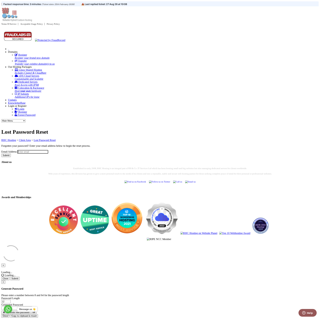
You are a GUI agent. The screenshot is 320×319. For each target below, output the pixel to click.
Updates (12, 99)
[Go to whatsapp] (8, 309)
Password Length (10, 298)
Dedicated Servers (27, 83)
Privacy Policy (53, 24)
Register (32, 56)
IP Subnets (27, 95)
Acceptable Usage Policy (31, 24)
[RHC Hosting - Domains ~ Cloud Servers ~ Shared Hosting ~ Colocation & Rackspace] (8, 48)
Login (20, 109)
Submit (6, 155)
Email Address (9, 151)
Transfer (35, 62)
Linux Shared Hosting (30, 71)
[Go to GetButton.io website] (8, 315)
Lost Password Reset (45, 140)
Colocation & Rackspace (29, 89)
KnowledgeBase (17, 102)
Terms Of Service (8, 24)
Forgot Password (26, 115)
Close (5, 278)
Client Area (25, 140)
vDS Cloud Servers (29, 77)
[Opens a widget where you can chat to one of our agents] (307, 313)
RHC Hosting (8, 140)
